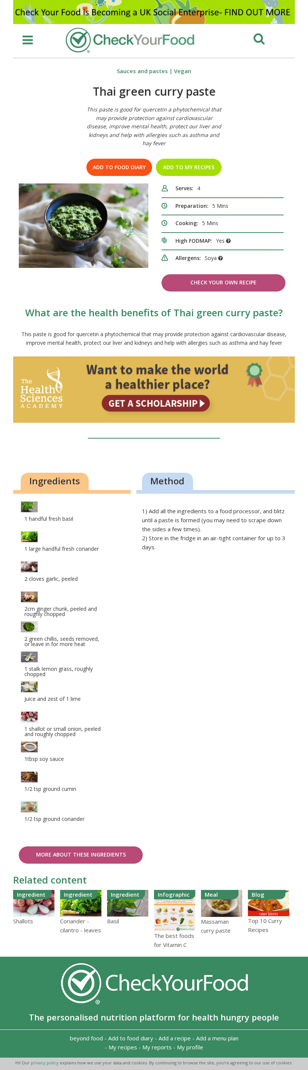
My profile (190, 1047)
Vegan (182, 71)
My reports (157, 1047)
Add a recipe (175, 1038)
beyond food (86, 1038)
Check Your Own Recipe (223, 282)
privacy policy (45, 1062)
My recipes (123, 1047)
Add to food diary (119, 167)
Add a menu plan (217, 1038)
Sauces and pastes (142, 71)
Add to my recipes (188, 167)
